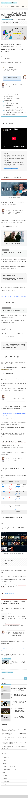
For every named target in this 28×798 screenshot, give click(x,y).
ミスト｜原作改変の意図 (9, 105)
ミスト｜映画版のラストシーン (10, 100)
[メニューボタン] (25, 2)
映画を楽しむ (6, 781)
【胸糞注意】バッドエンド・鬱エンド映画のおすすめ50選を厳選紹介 (17, 662)
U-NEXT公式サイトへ (10, 593)
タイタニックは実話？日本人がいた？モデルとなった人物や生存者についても (14, 747)
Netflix (3, 505)
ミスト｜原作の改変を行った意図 (10, 103)
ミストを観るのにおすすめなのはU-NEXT (13, 110)
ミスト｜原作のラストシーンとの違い (11, 98)
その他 (4, 763)
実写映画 (5, 775)
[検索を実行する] (25, 678)
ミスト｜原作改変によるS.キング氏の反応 (13, 107)
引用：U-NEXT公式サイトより (11, 168)
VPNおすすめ (6, 757)
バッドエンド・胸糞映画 (7, 19)
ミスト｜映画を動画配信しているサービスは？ (13, 109)
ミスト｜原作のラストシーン (10, 102)
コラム (4, 760)
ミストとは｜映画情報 (8, 96)
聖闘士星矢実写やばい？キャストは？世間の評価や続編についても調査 (14, 734)
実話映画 (5, 778)
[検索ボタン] (20, 2)
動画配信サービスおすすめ (9, 769)
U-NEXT (3, 491)
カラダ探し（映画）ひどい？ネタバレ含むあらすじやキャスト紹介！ (14, 738)
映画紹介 (5, 784)
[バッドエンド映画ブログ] (9, 2)
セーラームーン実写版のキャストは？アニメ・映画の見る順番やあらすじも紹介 (14, 729)
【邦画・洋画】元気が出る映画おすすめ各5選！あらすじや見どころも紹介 (14, 742)
